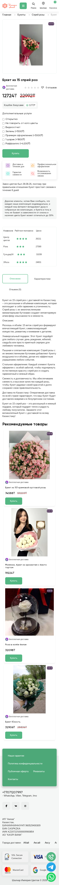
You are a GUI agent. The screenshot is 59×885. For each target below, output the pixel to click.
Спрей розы (38, 14)
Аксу (47, 842)
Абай (26, 842)
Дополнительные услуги (17, 113)
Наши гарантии (16, 755)
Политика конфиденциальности (25, 763)
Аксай (37, 842)
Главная (6, 14)
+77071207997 (12, 792)
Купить (15, 153)
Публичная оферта (18, 771)
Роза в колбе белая (15, 645)
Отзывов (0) (15, 289)
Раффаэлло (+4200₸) (18, 143)
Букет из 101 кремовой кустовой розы (25, 488)
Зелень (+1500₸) (15, 131)
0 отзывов (51, 87)
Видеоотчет (13, 127)
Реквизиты (39, 771)
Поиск (33, 8)
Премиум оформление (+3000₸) (24, 135)
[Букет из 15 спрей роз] (31, 44)
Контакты (13, 779)
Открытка (11, 119)
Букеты (21, 14)
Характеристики (42, 279)
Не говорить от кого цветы (22, 123)
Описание (15, 279)
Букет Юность (12, 722)
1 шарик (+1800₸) (15, 139)
